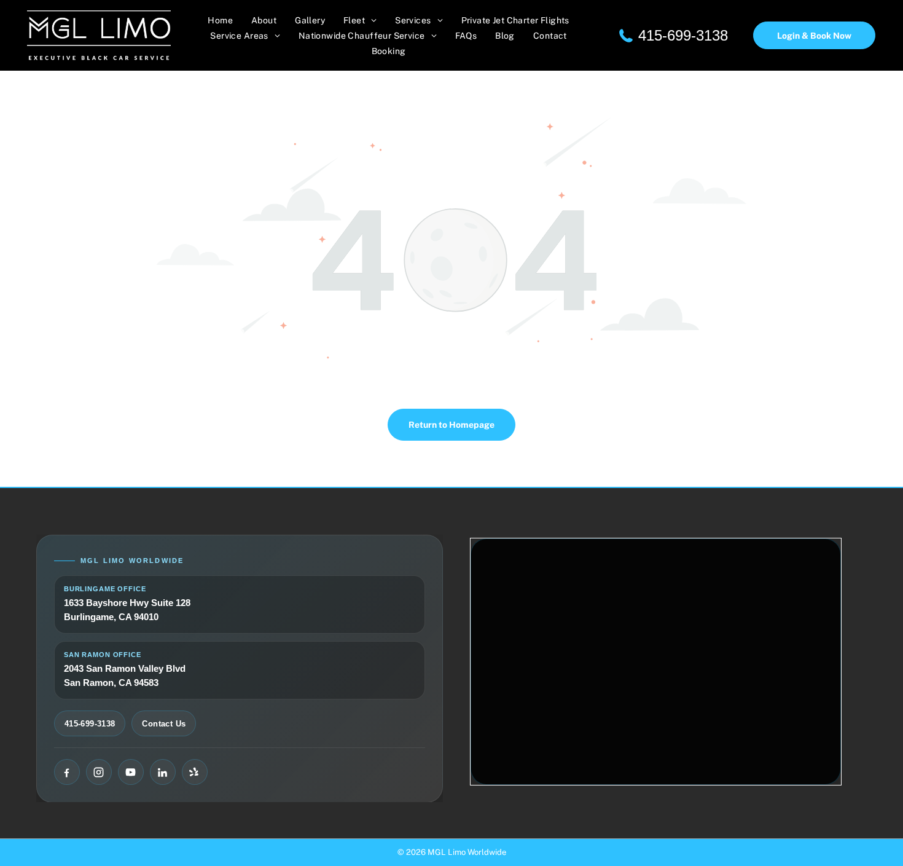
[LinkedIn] (163, 772)
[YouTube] (131, 772)
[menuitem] (220, 20)
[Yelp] (195, 772)
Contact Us (164, 723)
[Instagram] (99, 772)
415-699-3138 (683, 35)
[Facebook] (67, 772)
